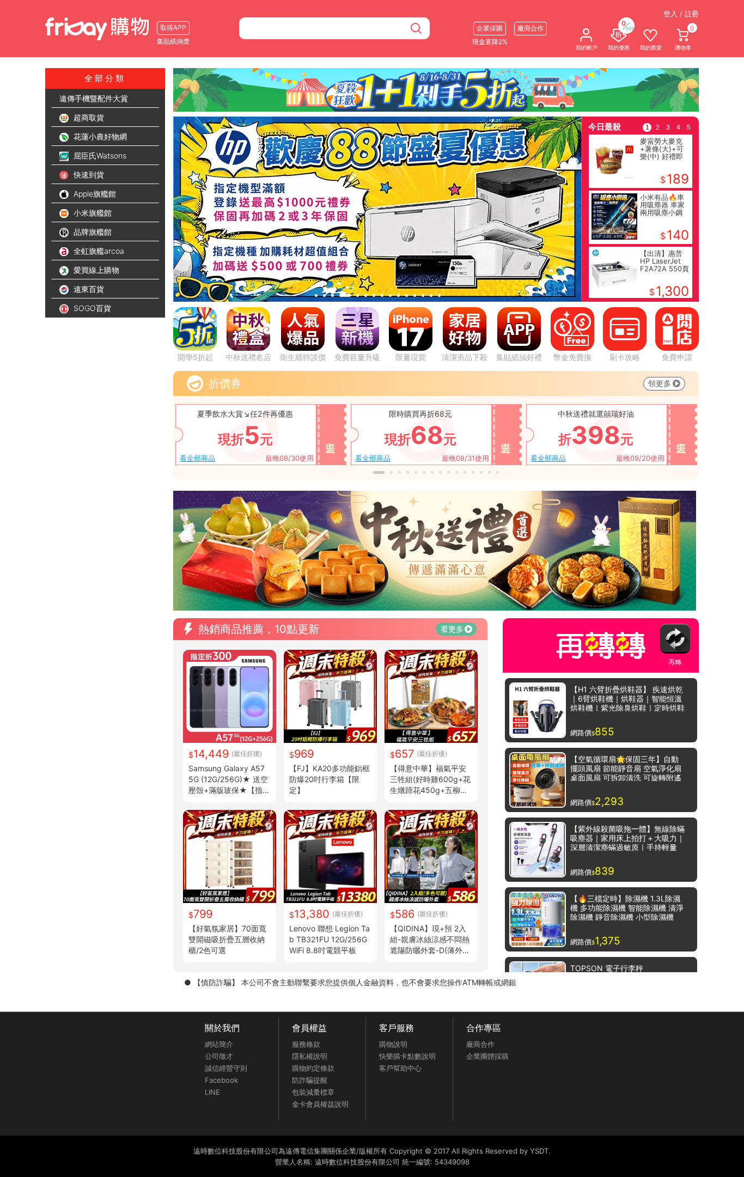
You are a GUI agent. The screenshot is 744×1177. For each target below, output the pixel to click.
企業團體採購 (487, 1056)
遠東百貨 (87, 289)
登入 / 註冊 (681, 13)
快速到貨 (87, 174)
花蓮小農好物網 (99, 136)
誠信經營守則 (226, 1068)
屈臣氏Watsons (98, 155)
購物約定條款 (313, 1068)
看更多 (452, 628)
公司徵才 (219, 1056)
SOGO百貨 (91, 308)
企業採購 (490, 28)
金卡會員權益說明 (320, 1104)
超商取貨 (87, 117)
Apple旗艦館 (93, 193)
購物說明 (393, 1044)
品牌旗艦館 (91, 231)
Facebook (221, 1080)
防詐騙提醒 (309, 1080)
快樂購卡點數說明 (407, 1056)
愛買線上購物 (95, 270)
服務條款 (306, 1044)
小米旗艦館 (91, 212)
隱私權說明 (309, 1056)
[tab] (316, 295)
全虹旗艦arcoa (97, 250)
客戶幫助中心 (400, 1068)
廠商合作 (480, 1044)
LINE (212, 1092)
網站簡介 (219, 1044)
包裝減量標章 (313, 1092)
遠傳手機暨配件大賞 (93, 98)
